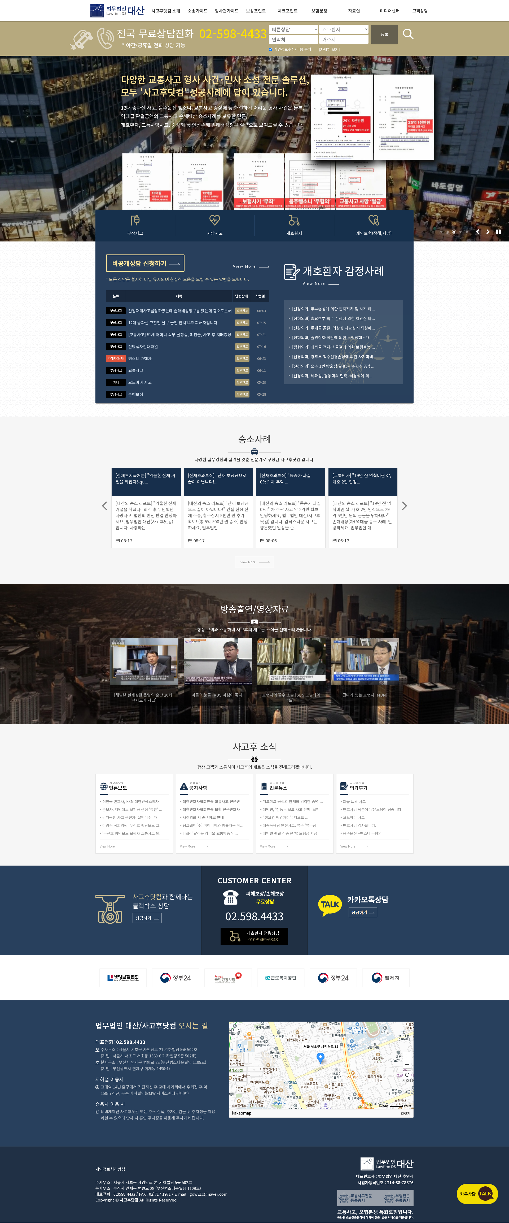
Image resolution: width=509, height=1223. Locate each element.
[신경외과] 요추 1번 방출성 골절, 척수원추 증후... (333, 366)
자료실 (354, 10)
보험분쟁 (319, 10)
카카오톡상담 (477, 1193)
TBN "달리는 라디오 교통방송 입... (210, 833)
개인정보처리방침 (110, 1169)
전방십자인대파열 (143, 346)
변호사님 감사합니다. (359, 825)
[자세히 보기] (329, 49)
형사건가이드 (227, 10)
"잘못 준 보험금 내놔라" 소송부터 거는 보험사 (291, 697)
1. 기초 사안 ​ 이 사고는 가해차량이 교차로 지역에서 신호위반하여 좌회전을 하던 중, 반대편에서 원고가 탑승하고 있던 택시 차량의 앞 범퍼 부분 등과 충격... (362, 515)
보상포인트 (256, 10)
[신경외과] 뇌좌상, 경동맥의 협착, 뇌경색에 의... (332, 375)
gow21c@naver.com (208, 1194)
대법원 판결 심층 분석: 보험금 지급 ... (292, 833)
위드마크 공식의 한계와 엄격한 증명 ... (293, 801)
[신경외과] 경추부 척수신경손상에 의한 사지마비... (334, 356)
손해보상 (135, 394)
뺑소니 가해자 (140, 358)
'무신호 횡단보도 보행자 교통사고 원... (132, 833)
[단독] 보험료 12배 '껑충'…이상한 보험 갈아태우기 (365, 697)
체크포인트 (288, 10)
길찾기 (405, 1113)
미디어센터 (390, 10)
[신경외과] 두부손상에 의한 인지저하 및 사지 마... (333, 309)
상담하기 (143, 918)
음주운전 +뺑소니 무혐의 (362, 833)
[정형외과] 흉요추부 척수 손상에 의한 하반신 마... (333, 318)
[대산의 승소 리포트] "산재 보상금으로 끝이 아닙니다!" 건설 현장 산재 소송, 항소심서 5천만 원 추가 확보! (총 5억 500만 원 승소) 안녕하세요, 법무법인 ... (146, 515)
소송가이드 (198, 10)
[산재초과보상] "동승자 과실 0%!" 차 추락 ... (213, 478)
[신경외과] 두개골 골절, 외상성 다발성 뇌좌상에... (333, 328)
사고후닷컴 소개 (165, 10)
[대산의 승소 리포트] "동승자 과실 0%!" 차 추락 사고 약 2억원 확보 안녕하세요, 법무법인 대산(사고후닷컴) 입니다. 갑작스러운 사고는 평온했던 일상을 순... (218, 515)
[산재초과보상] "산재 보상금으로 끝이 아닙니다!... (145, 478)
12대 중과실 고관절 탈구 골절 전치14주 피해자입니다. (173, 322)
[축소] (406, 1064)
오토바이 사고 (140, 382)
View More (244, 265)
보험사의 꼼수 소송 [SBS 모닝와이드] (144, 697)
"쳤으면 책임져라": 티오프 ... (285, 817)
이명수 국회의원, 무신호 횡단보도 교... (132, 825)
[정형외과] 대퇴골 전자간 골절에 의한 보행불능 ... (333, 347)
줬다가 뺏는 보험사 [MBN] (217, 695)
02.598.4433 (254, 915)
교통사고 (135, 370)
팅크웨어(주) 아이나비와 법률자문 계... (213, 825)
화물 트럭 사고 (354, 801)
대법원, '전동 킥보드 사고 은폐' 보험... (293, 809)
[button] (441, 232)
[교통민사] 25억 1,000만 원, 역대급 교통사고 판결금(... (362, 485)
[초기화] (406, 1074)
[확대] (406, 1056)
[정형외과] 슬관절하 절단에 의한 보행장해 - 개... (332, 337)
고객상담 (420, 10)
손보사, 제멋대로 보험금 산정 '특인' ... (132, 809)
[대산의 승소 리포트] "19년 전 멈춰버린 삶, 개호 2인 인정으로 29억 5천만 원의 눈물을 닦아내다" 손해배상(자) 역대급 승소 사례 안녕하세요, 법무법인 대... (290, 515)
